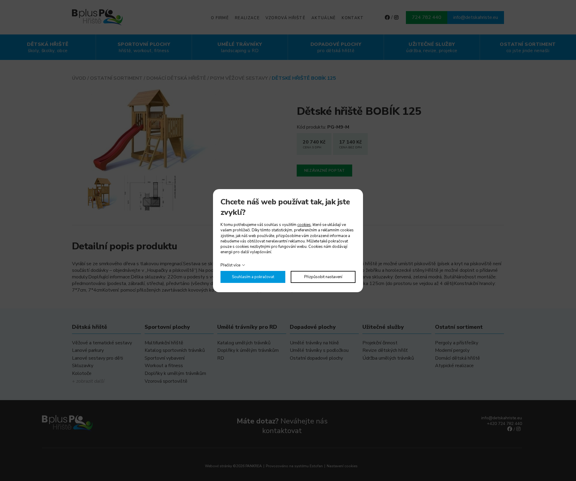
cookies (304, 224)
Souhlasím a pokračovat (253, 277)
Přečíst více (230, 265)
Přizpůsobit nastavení (323, 277)
